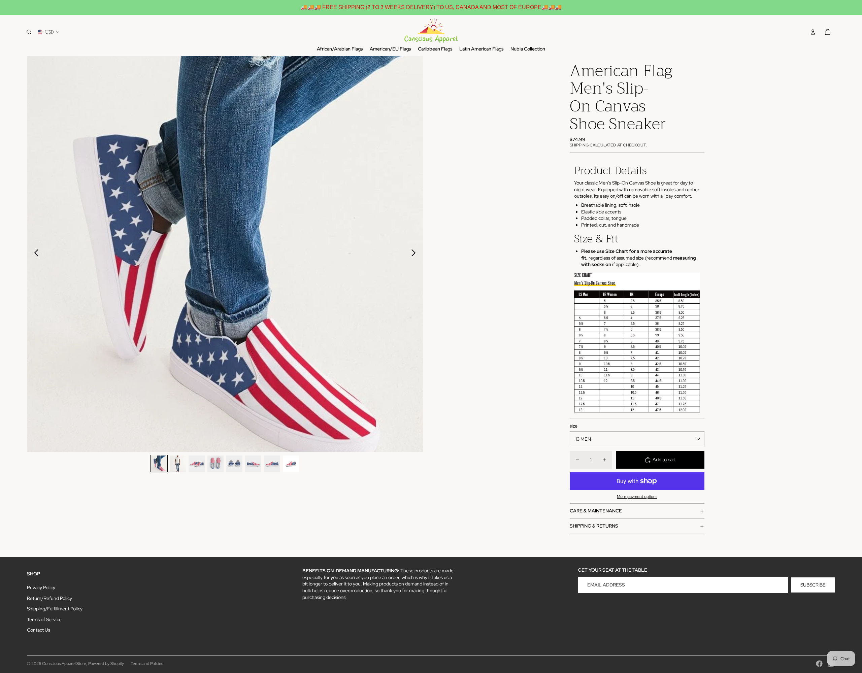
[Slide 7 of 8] (272, 464)
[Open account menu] (812, 32)
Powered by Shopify (106, 663)
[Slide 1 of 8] (159, 464)
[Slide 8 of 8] (291, 464)
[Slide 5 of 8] (234, 464)
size (573, 426)
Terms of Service (44, 619)
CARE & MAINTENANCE (596, 511)
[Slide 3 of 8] (197, 464)
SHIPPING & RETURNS (594, 526)
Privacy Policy (41, 587)
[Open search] (29, 32)
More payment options (637, 496)
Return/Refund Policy (49, 598)
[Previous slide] (34, 253)
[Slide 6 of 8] (253, 464)
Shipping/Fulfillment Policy (54, 609)
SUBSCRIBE (813, 585)
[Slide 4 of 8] (215, 464)
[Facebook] (819, 664)
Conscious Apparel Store (64, 663)
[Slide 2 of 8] (178, 464)
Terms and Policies (147, 663)
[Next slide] (415, 253)
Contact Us (38, 630)
